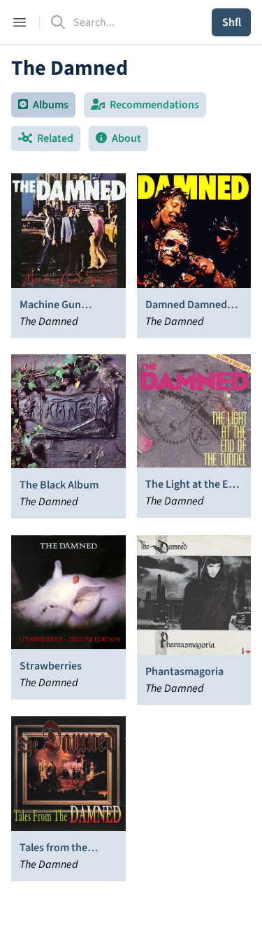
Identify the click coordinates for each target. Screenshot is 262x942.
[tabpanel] (131, 529)
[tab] (43, 104)
